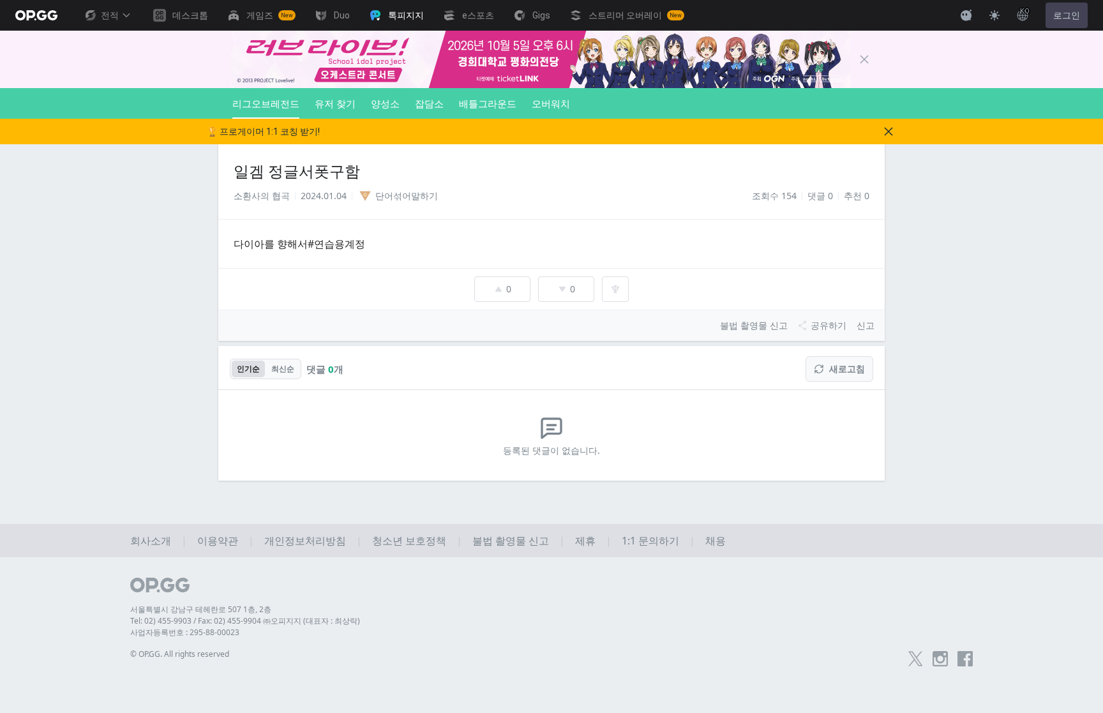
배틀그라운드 (487, 103)
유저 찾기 (335, 103)
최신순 (282, 368)
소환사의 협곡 (262, 196)
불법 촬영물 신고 (510, 541)
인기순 (248, 368)
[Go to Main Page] (36, 15)
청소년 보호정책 (409, 541)
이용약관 (217, 541)
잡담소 (429, 103)
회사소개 (150, 540)
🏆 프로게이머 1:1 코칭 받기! (263, 131)
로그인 (1066, 15)
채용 (715, 540)
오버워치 (551, 103)
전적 (110, 15)
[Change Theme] (994, 15)
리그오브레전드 (265, 103)
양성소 (385, 103)
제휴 (585, 540)
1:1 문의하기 (650, 541)
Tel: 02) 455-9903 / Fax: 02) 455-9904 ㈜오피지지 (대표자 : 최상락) (245, 620)
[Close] (864, 59)
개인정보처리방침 (305, 541)
